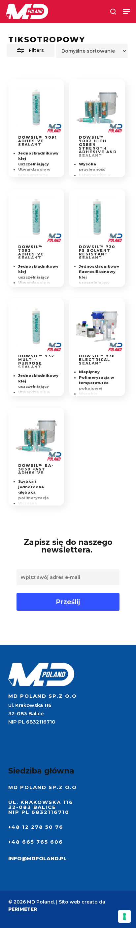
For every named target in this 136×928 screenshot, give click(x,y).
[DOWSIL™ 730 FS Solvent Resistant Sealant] (97, 217)
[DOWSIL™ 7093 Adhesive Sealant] (36, 217)
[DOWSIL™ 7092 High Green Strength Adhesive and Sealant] (97, 107)
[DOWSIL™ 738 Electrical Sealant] (97, 326)
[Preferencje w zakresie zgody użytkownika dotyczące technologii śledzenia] (124, 916)
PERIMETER (22, 909)
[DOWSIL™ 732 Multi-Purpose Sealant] (36, 326)
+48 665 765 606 (35, 842)
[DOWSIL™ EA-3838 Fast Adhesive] (36, 436)
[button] (126, 11)
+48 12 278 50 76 (35, 827)
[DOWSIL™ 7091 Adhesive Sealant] (36, 107)
